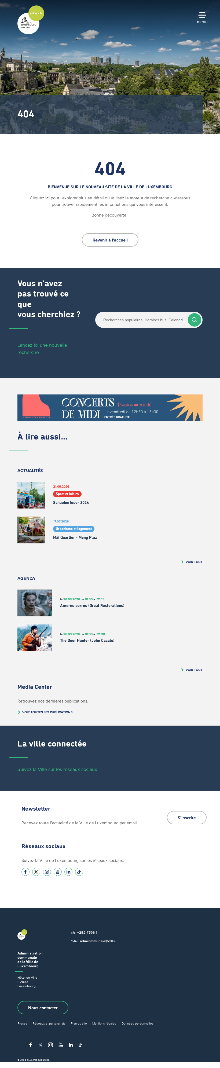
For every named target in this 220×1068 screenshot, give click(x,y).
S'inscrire (187, 817)
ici (47, 197)
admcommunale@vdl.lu (98, 941)
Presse (22, 1023)
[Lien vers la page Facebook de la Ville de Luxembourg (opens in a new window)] (25, 872)
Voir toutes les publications (47, 712)
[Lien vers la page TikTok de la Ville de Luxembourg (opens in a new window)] (79, 872)
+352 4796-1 (87, 933)
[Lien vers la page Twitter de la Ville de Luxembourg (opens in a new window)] (36, 872)
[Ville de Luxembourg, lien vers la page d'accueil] (30, 33)
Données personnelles (137, 1023)
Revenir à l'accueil (110, 239)
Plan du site (79, 1023)
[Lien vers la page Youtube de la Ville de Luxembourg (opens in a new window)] (58, 872)
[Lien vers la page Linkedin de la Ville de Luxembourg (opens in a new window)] (68, 872)
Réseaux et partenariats (49, 1023)
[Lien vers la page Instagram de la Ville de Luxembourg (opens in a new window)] (47, 872)
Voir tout (194, 562)
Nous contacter (43, 1007)
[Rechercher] (194, 320)
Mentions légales (104, 1023)
